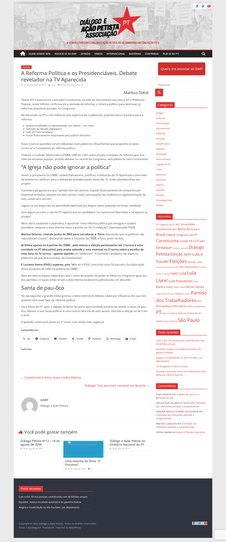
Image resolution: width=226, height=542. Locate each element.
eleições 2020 (194, 262)
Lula (182, 273)
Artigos (160, 113)
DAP (202, 241)
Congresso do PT (186, 235)
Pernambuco (164, 306)
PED (199, 301)
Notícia (160, 184)
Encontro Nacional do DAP (167, 267)
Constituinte (167, 240)
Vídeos (98, 53)
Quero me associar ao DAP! (182, 69)
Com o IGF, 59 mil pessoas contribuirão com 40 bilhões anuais (53, 496)
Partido (160, 195)
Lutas (159, 169)
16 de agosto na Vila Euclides (172, 366)
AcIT (178, 224)
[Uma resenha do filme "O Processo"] (83, 439)
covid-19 (185, 241)
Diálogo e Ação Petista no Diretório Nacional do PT (127, 442)
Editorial (160, 133)
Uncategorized (164, 200)
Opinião (85, 53)
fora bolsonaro (189, 267)
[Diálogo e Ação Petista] (113, 3)
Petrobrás (179, 306)
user (54, 84)
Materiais (135, 53)
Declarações (162, 123)
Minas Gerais (195, 287)
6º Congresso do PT (165, 224)
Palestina (179, 293)
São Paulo (189, 320)
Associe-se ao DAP (65, 53)
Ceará (170, 234)
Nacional (161, 179)
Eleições (160, 138)
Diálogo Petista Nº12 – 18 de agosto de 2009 (40, 442)
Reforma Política (186, 313)
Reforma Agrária (170, 313)
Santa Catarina (170, 321)
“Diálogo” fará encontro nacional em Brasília (116, 386)
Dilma (63, 84)
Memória (161, 174)
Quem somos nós (39, 53)
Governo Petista (163, 274)
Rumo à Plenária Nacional (190, 432)
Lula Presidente (180, 281)
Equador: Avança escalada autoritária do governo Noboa (50, 502)
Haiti (174, 273)
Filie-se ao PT (171, 53)
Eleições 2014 (73, 84)
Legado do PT (163, 164)
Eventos (160, 148)
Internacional (116, 53)
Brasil (160, 234)
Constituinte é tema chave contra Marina (50, 377)
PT (82, 84)
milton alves (179, 287)
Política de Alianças (196, 306)
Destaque (164, 247)
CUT (196, 241)
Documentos (163, 128)
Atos (174, 229)
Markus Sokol (164, 287)
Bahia (182, 229)
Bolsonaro (193, 229)
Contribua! (152, 53)
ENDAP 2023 (163, 143)
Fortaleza (203, 267)
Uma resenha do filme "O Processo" (82, 463)
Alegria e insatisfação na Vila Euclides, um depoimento (49, 507)
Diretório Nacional (180, 248)
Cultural (160, 118)
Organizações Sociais (165, 294)
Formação (161, 154)
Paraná (187, 294)
